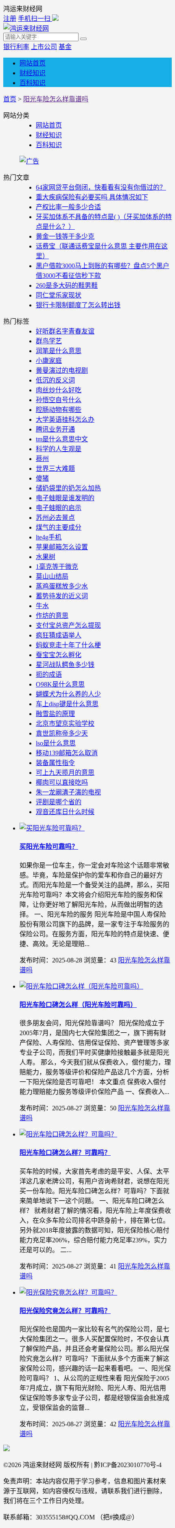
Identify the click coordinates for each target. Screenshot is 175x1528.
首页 (9, 99)
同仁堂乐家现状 (58, 295)
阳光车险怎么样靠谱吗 (55, 99)
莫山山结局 (52, 576)
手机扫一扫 (35, 18)
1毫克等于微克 (57, 566)
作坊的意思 (52, 615)
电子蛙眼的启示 (58, 507)
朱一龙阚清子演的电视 (68, 792)
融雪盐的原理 (55, 713)
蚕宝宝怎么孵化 (58, 654)
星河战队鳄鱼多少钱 (65, 664)
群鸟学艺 (49, 341)
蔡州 (42, 458)
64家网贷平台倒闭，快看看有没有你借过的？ (101, 187)
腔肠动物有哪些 (58, 409)
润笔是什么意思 (58, 350)
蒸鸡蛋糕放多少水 (62, 586)
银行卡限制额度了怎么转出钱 (78, 305)
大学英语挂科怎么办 (65, 419)
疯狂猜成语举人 (58, 635)
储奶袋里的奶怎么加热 (68, 488)
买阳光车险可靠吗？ (49, 846)
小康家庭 (49, 360)
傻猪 (42, 478)
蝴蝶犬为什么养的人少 (68, 694)
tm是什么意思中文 (62, 439)
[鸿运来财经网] (26, 28)
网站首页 (33, 63)
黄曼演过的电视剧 (62, 370)
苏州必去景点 (55, 517)
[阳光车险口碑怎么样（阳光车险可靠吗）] (81, 986)
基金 (65, 46)
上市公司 (44, 46)
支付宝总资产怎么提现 (68, 625)
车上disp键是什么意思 (67, 703)
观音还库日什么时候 (65, 811)
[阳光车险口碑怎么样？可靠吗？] (68, 1134)
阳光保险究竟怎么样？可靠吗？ (65, 1310)
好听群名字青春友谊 (65, 331)
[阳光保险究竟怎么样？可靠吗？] (68, 1292)
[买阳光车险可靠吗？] (52, 828)
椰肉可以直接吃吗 (62, 782)
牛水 (42, 605)
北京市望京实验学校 (65, 723)
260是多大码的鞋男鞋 (67, 285)
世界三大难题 (55, 468)
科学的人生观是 (58, 448)
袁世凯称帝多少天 (62, 733)
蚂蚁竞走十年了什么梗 (68, 645)
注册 (9, 18)
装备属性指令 (55, 762)
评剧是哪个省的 (58, 802)
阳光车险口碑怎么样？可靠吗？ (65, 1152)
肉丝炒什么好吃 (58, 390)
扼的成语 (49, 674)
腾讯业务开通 (55, 429)
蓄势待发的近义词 (62, 596)
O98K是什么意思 (60, 684)
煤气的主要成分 (58, 527)
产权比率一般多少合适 (68, 207)
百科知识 (33, 82)
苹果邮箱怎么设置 (62, 547)
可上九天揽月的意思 (65, 772)
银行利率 (16, 46)
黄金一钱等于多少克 (65, 236)
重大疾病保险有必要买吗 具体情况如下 (92, 197)
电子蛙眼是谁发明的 (65, 497)
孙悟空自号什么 (58, 399)
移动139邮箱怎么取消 (67, 752)
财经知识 (33, 72)
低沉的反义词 (55, 380)
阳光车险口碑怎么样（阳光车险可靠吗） (78, 1004)
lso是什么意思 (56, 743)
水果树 (45, 556)
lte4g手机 (48, 537)
